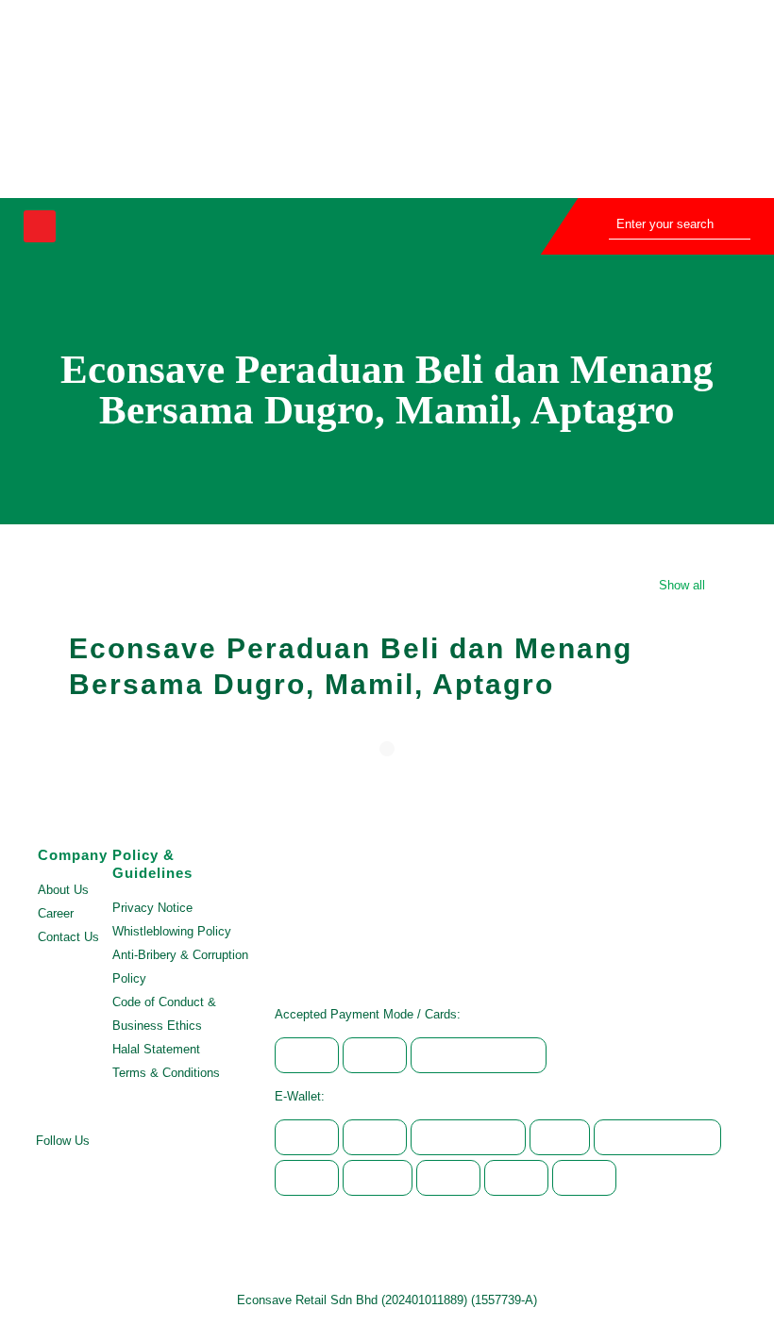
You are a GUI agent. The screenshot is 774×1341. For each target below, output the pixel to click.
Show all (682, 585)
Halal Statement (156, 1049)
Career (56, 913)
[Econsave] (312, 99)
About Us (63, 890)
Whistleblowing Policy (171, 931)
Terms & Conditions (166, 1073)
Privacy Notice (152, 908)
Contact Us (68, 937)
